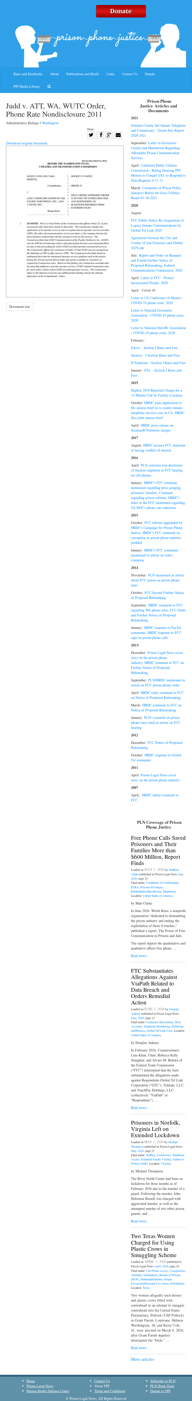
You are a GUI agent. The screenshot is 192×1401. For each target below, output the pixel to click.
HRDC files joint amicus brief (157, 415)
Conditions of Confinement (162, 883)
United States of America (157, 896)
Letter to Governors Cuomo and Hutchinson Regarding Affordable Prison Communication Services (155, 150)
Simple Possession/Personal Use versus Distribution (157, 1281)
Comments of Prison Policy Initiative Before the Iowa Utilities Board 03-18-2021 (156, 192)
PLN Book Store (162, 1386)
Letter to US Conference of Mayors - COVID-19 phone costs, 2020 (157, 300)
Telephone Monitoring (157, 1026)
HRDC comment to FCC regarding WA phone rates (157, 607)
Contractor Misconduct (159, 1022)
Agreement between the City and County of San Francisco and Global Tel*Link (156, 242)
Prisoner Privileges (151, 887)
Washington (50, 122)
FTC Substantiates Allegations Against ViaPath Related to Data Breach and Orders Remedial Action (154, 986)
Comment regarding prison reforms (152, 495)
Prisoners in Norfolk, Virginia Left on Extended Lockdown (155, 1129)
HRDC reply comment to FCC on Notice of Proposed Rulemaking (157, 695)
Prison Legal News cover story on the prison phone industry (157, 657)
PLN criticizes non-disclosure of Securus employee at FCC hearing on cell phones (157, 470)
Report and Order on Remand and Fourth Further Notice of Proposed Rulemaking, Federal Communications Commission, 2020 (156, 263)
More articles (142, 1359)
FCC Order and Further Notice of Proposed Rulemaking (158, 615)
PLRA (135, 887)
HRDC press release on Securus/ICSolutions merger (152, 428)
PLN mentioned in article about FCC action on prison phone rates (157, 580)
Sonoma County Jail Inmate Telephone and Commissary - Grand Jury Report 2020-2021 (158, 130)
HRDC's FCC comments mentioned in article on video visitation (154, 555)
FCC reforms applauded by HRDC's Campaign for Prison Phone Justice (156, 527)
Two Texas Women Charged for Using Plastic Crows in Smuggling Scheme (153, 1245)
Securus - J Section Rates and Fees (155, 355)
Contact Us (130, 73)
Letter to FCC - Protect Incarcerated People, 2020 (152, 280)
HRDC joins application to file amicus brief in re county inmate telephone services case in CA (156, 407)
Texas (146, 1288)
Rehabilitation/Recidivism (146, 891)
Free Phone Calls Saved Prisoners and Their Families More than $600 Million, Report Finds (158, 850)
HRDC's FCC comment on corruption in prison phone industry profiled (156, 537)
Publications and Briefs (82, 73)
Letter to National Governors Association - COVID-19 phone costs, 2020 (157, 315)
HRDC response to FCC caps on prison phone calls (156, 635)
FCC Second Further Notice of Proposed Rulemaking (157, 595)
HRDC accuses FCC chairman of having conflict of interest (158, 448)
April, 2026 (161, 1266)
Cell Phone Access (157, 1271)
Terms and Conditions (109, 1391)
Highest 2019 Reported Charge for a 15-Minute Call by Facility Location (156, 393)
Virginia (165, 1163)
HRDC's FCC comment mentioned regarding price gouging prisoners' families (156, 487)
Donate (150, 73)
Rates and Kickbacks (28, 73)
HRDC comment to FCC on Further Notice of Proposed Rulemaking (157, 667)
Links (110, 73)
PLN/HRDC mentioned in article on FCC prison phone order (158, 682)
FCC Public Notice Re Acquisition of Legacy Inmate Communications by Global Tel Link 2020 (157, 225)
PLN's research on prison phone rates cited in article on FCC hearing (155, 722)
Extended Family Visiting (156, 1159)
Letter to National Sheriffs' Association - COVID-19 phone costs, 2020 (158, 330)
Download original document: (27, 143)
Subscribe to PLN (163, 1381)
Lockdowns (164, 1155)
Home (30, 1381)
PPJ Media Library (27, 86)
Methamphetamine (151, 1279)
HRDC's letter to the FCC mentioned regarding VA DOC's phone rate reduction (158, 502)
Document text (19, 306)
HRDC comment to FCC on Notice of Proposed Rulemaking (156, 707)
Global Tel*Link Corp (159, 1030)
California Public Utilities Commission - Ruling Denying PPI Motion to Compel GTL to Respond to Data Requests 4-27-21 (158, 173)
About (54, 73)
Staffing (150, 1155)
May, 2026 (137, 1151)
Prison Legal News (39, 1386)
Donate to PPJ (160, 1391)
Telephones (169, 891)
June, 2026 (137, 1018)
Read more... (140, 955)
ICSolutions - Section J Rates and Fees (158, 362)
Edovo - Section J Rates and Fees (154, 347)
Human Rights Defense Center (47, 1391)
